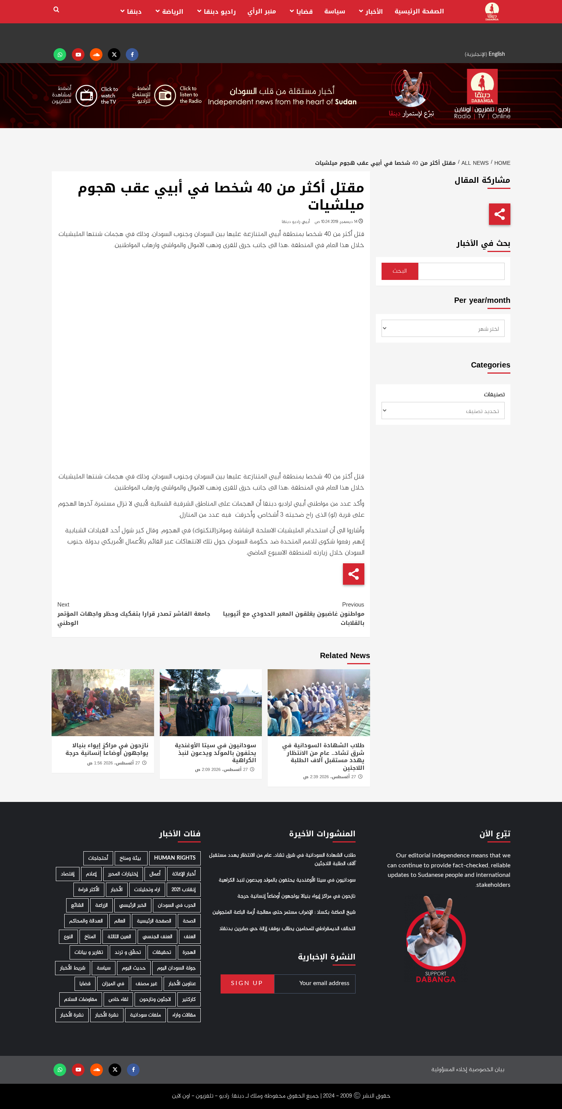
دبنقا (134, 12)
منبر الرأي (261, 11)
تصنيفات (494, 395)
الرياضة (173, 12)
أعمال (155, 874)
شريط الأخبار (72, 968)
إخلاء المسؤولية (449, 1070)
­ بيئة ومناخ (131, 858)
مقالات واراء (184, 1015)
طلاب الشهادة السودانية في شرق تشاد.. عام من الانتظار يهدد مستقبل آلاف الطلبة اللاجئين (323, 756)
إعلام (91, 874)
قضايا (304, 12)
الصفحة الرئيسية (419, 11)
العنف (190, 936)
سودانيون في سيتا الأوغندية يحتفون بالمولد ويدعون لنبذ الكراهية (215, 753)
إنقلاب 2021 (184, 889)
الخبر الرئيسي (132, 905)
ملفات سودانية (145, 1015)
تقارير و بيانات (89, 952)
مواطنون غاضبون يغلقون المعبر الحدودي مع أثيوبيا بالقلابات (293, 614)
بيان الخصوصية (486, 1070)
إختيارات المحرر (123, 874)
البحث (400, 271)
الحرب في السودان (177, 905)
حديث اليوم (134, 968)
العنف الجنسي (157, 936)
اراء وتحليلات (147, 889)
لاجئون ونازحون (155, 999)
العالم (119, 921)
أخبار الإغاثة (184, 874)
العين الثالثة (119, 936)
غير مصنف (146, 983)
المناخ (90, 936)
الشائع (77, 905)
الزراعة (101, 905)
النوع (68, 936)
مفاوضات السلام (80, 999)
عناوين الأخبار (182, 983)
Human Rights (175, 858)
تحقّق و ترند (128, 952)
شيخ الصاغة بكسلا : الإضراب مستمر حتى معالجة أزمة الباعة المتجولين (284, 912)
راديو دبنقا (220, 12)
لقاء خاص (118, 999)
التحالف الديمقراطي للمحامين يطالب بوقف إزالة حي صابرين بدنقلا (287, 929)
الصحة (189, 921)
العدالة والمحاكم (86, 921)
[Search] (56, 9)
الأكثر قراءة (88, 889)
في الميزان (113, 983)
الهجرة (189, 952)
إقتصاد (68, 874)
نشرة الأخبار (107, 1015)
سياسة (334, 11)
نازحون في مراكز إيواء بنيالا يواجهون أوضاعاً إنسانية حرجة (106, 749)
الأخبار (374, 12)
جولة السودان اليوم (176, 968)
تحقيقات (162, 952)
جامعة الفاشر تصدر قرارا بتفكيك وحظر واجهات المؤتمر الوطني (133, 614)
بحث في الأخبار (483, 243)
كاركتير (189, 999)
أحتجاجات (98, 858)
